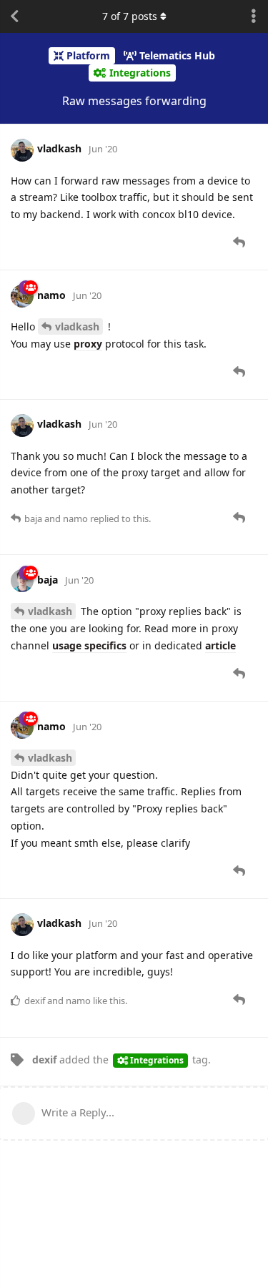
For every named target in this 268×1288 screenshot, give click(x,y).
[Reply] (240, 242)
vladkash (77, 326)
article (220, 645)
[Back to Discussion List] (14, 16)
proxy (88, 343)
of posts (129, 16)
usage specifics (89, 645)
